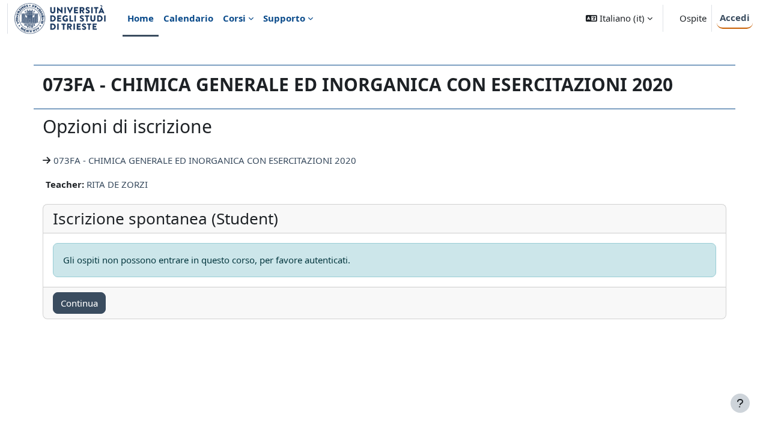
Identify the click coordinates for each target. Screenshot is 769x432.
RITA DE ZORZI (117, 184)
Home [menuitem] (140, 18)
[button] (619, 18)
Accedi (735, 17)
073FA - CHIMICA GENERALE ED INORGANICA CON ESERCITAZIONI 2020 (204, 160)
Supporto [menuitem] (284, 18)
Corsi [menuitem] (234, 18)
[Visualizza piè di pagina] (740, 403)
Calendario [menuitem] (188, 18)
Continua (79, 303)
